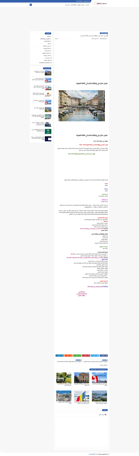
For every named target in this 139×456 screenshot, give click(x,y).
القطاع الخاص (73, 5)
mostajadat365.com (93, 454)
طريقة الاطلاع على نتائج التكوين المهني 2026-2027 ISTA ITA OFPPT (37, 116)
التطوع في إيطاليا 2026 (45, 38)
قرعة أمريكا (47, 50)
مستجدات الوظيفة (81, 5)
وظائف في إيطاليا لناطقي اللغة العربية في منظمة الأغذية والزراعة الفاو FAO (85, 257)
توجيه (49, 43)
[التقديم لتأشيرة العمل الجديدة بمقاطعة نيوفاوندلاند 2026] (99, 396)
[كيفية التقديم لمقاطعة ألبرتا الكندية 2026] (99, 377)
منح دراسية (67, 5)
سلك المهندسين (46, 48)
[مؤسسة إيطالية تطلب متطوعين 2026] (63, 396)
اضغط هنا (73, 254)
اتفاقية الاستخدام (79, 1)
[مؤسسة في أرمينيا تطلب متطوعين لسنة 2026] (81, 377)
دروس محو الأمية (46, 46)
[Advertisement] (69, 20)
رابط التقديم (82, 292)
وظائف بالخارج (104, 33)
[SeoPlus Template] (108, 454)
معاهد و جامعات (47, 55)
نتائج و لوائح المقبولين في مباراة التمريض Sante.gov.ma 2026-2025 (37, 138)
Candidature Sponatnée (44, 62)
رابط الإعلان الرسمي (81, 293)
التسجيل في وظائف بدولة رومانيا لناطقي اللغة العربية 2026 (38, 87)
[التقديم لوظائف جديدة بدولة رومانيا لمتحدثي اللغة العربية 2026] (81, 396)
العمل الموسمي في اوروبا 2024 (95, 286)
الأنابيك (48, 36)
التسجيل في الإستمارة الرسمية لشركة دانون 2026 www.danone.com (38, 123)
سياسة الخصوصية (86, 1)
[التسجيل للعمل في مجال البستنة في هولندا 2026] (63, 377)
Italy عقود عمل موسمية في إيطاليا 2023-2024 (91, 228)
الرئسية (87, 5)
